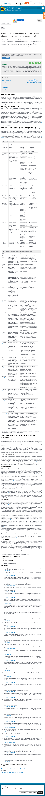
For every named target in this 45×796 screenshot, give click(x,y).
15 (4, 377)
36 (3, 526)
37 (20, 531)
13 (4, 358)
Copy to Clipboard (6, 57)
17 (4, 400)
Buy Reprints (21, 20)
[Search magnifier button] (40, 8)
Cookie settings (23, 792)
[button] (43, 8)
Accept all (40, 792)
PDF (40, 20)
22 (36, 461)
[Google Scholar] (12, 570)
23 (36, 473)
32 (8, 504)
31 (8, 497)
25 (13, 480)
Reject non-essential (32, 792)
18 (6, 413)
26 (16, 488)
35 (10, 519)
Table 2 (38, 138)
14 (3, 367)
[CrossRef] (7, 570)
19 (8, 492)
